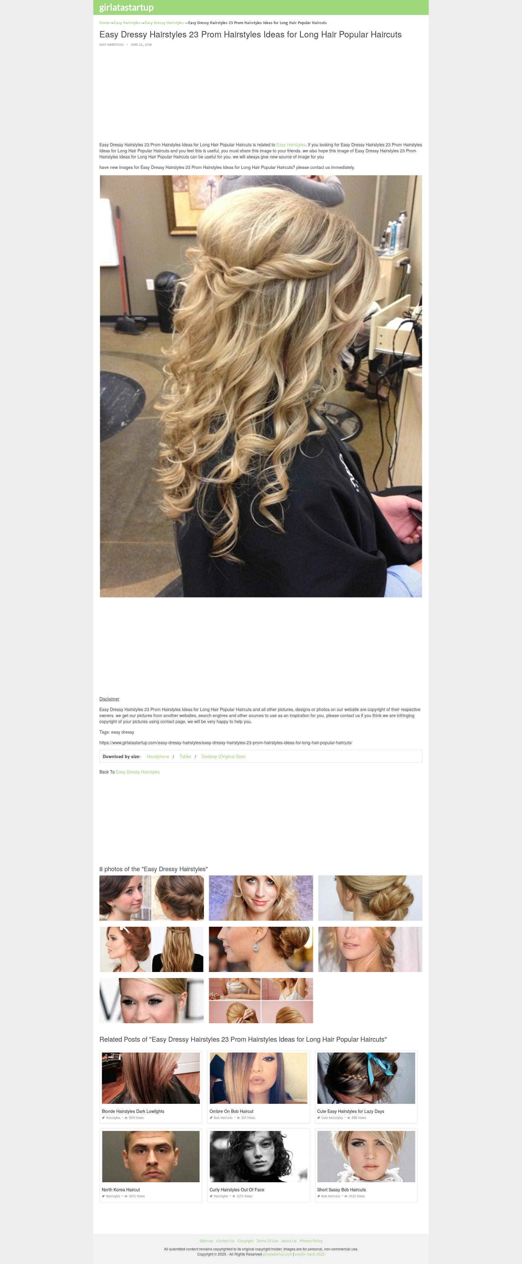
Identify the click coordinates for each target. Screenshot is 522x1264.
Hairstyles (113, 1118)
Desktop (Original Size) (223, 756)
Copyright (245, 1240)
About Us (289, 1240)
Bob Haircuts (223, 1118)
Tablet (185, 756)
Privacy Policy (311, 1240)
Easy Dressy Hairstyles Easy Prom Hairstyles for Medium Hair (151, 1017)
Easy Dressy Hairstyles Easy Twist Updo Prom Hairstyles (151, 915)
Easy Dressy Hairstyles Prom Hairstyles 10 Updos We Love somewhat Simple (164, 966)
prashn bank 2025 (310, 1253)
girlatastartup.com (277, 1253)
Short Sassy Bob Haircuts (341, 1189)
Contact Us (225, 1240)
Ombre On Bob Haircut (231, 1111)
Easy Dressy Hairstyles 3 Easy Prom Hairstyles (370, 915)
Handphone (158, 756)
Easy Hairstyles (111, 45)
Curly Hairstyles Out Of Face (237, 1189)
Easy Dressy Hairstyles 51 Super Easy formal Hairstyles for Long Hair (267, 966)
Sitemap (206, 1240)
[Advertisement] (261, 94)
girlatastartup (126, 7)
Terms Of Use (267, 1240)
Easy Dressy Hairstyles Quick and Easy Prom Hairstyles (261, 1017)
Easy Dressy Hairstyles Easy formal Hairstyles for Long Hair (370, 966)
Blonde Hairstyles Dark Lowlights (133, 1111)
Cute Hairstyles (332, 1118)
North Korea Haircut (121, 1189)
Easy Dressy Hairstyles (138, 772)
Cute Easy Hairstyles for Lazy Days (350, 1111)
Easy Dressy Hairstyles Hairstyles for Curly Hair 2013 (261, 915)
